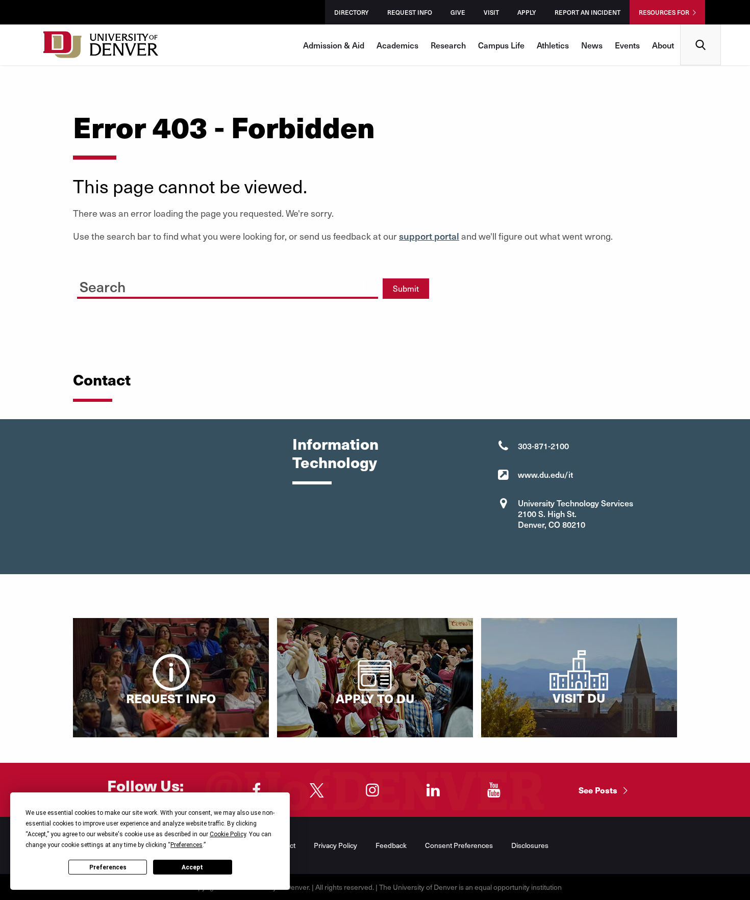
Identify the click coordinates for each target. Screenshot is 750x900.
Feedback (391, 845)
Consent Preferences (459, 845)
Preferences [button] (186, 844)
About (663, 44)
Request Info (409, 12)
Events (627, 44)
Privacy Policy (335, 845)
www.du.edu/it (545, 474)
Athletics (553, 44)
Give (458, 12)
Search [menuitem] (700, 28)
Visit (491, 12)
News (592, 44)
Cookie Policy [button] (228, 834)
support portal (429, 235)
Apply (526, 12)
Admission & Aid (333, 44)
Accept (192, 867)
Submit (406, 288)
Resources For (664, 12)
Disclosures (529, 845)
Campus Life (501, 44)
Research (448, 44)
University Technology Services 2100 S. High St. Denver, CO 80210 (575, 513)
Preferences (108, 867)
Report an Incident (587, 12)
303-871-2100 (543, 445)
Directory (351, 12)
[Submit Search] (361, 285)
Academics (397, 44)
